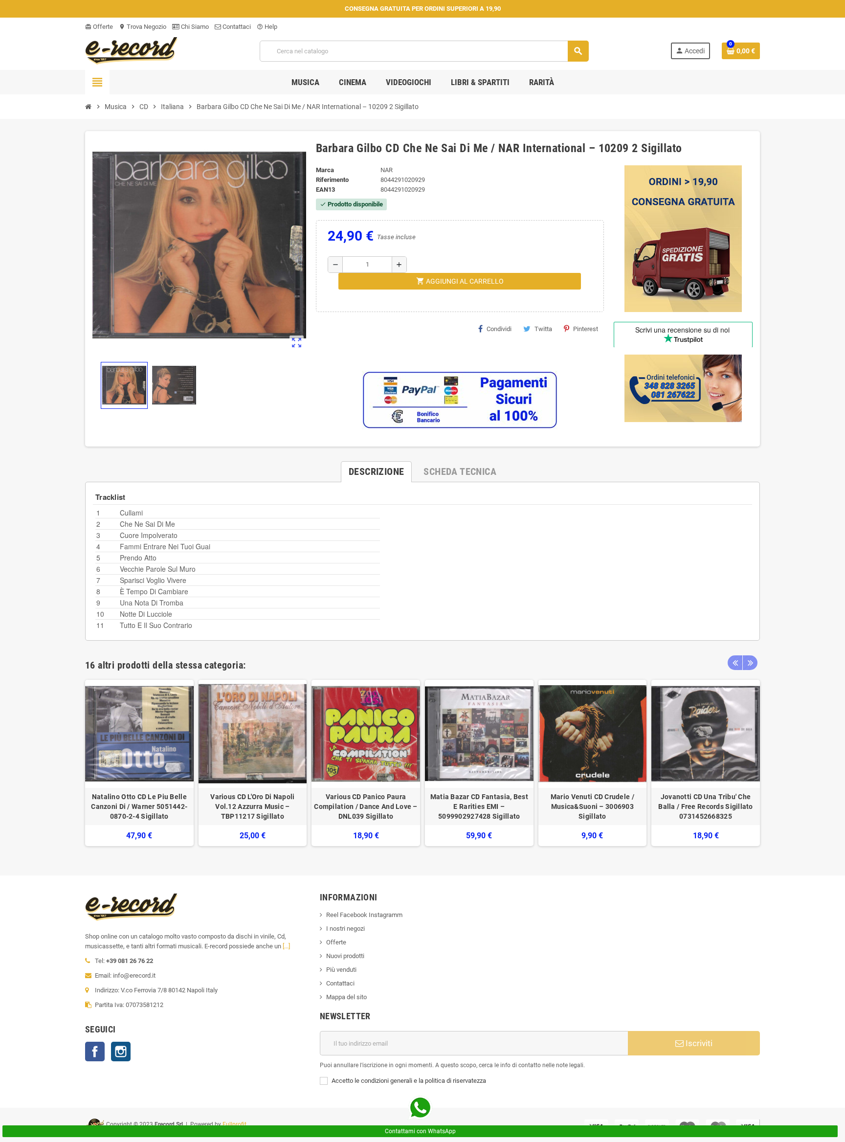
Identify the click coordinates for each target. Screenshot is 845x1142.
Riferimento (332, 179)
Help (267, 26)
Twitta (543, 329)
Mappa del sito (346, 997)
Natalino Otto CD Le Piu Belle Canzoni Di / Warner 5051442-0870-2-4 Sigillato (139, 806)
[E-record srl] (131, 50)
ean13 (325, 189)
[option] (139, 763)
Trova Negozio (142, 26)
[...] (286, 946)
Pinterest (585, 329)
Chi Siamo (194, 26)
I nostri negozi (345, 928)
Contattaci (236, 26)
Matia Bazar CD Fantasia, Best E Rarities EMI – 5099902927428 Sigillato (479, 806)
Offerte (99, 26)
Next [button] (750, 662)
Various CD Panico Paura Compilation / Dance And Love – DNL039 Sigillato (365, 806)
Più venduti (341, 969)
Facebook (95, 1051)
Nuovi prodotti (345, 956)
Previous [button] (735, 662)
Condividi (499, 329)
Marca (325, 170)
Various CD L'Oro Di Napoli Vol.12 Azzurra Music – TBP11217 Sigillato (252, 806)
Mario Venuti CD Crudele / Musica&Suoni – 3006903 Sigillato (592, 806)
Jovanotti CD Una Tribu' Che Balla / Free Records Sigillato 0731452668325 (705, 806)
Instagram (121, 1051)
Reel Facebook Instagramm (364, 914)
